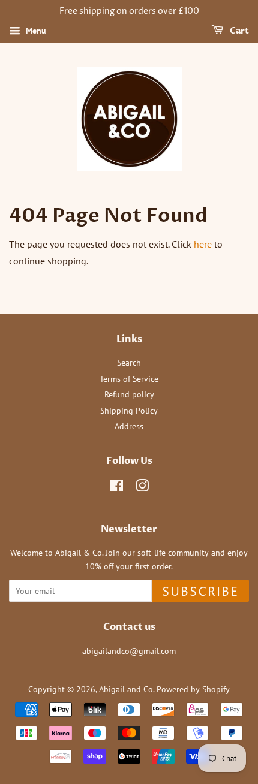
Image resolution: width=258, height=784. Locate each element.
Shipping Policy (129, 410)
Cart (238, 31)
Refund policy (129, 394)
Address (129, 426)
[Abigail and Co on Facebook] (117, 488)
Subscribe (200, 592)
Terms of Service (129, 378)
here (203, 244)
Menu (34, 30)
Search (129, 362)
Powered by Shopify (193, 689)
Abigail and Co (126, 689)
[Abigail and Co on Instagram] (142, 488)
